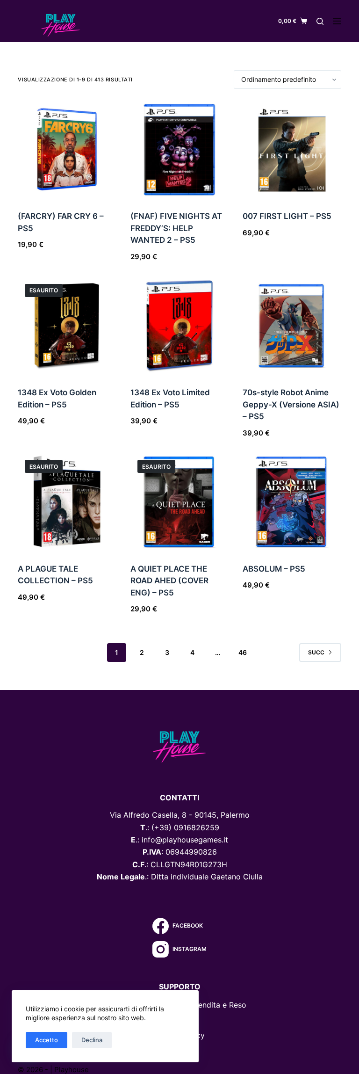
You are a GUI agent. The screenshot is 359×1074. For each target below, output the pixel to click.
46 (242, 652)
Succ (316, 652)
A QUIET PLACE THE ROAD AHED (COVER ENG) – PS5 (169, 580)
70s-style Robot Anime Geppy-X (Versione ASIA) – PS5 (291, 404)
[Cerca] (319, 21)
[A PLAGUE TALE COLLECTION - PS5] (67, 502)
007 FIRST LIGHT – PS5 (287, 216)
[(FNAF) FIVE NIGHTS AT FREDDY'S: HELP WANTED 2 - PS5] (179, 150)
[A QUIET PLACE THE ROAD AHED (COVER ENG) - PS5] (179, 502)
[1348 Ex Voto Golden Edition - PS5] (67, 326)
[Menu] (337, 21)
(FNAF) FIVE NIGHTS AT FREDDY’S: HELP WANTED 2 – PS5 (176, 228)
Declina (91, 1040)
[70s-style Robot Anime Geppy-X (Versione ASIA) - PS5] (292, 326)
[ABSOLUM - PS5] (292, 502)
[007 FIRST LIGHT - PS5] (292, 150)
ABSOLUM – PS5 (274, 568)
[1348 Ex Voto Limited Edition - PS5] (179, 326)
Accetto (46, 1040)
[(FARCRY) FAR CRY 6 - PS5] (67, 150)
